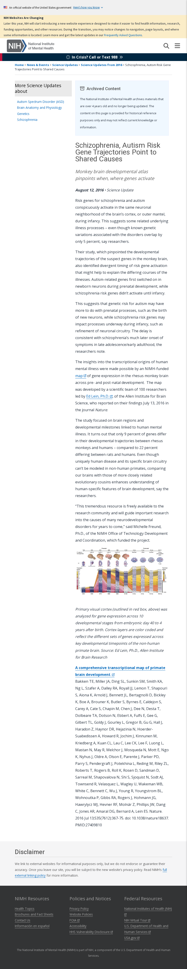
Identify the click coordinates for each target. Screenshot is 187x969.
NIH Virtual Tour (136, 920)
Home (19, 65)
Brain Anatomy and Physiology (39, 107)
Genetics (23, 114)
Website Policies (81, 914)
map (79, 375)
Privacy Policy (79, 908)
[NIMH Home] (30, 45)
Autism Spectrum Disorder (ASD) (40, 101)
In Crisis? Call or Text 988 (94, 57)
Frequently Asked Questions (123, 35)
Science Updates (65, 65)
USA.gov (130, 938)
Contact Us (22, 920)
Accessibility (78, 926)
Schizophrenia (27, 119)
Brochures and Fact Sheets (34, 914)
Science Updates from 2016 (101, 65)
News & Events (38, 65)
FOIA (73, 920)
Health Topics (24, 908)
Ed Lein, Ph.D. (98, 396)
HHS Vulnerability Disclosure (90, 932)
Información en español (32, 926)
